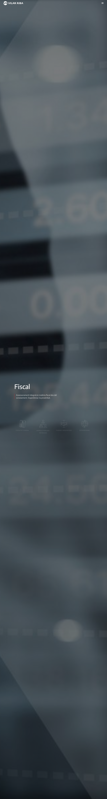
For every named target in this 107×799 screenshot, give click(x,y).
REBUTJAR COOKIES (93, 791)
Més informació (64, 792)
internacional (84, 415)
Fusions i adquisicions (64, 415)
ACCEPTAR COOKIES (93, 788)
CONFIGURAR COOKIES (93, 794)
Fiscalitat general (22, 415)
